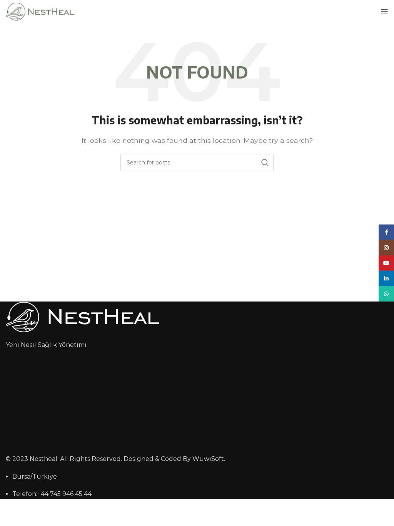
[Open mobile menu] (384, 11)
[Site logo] (40, 11)
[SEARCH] (265, 162)
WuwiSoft (208, 458)
